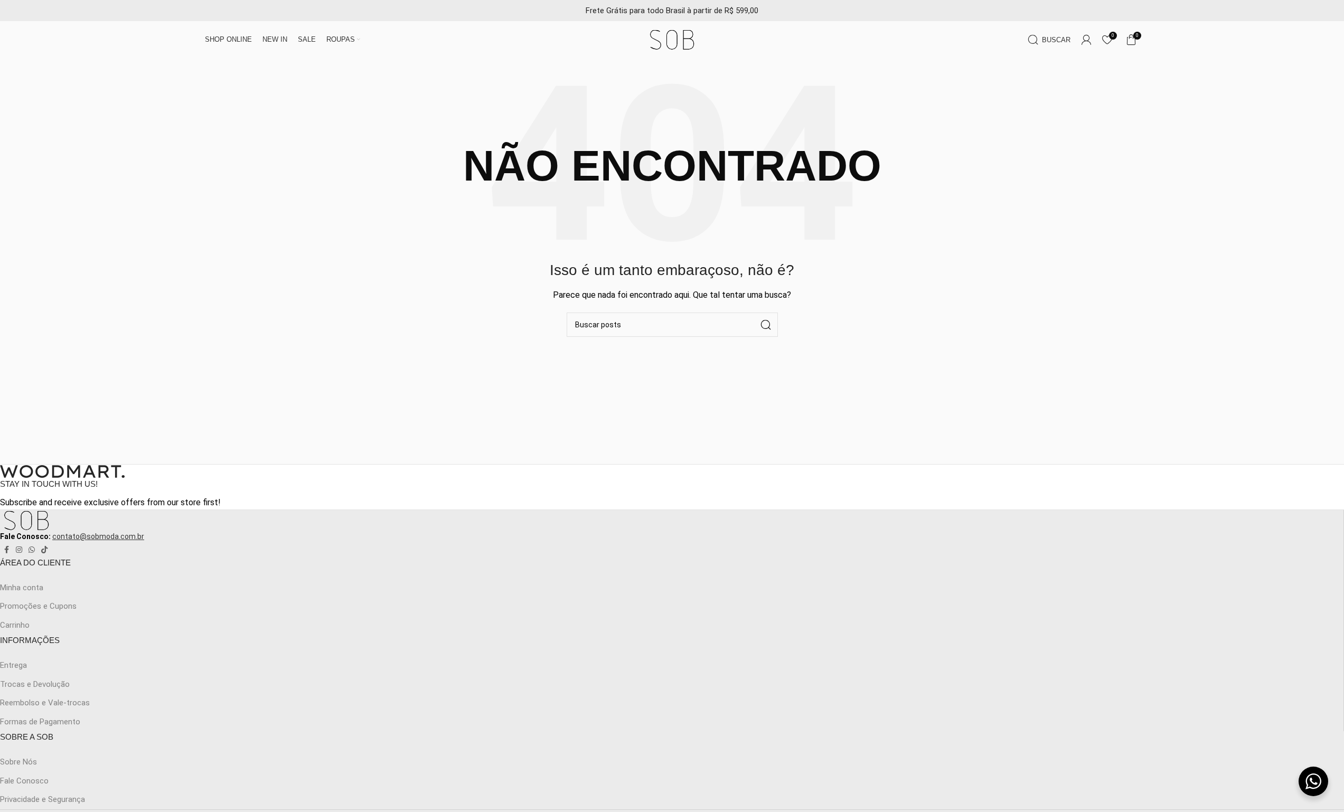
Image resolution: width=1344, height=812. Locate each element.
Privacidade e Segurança (42, 799)
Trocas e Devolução (35, 684)
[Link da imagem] (62, 471)
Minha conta (21, 587)
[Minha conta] (1086, 39)
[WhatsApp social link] (31, 550)
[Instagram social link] (19, 550)
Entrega (13, 665)
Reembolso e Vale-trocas (45, 702)
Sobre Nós (18, 762)
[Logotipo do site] (672, 39)
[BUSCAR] (766, 325)
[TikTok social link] (44, 550)
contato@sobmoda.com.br (98, 536)
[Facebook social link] (6, 550)
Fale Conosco (24, 781)
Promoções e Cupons (38, 606)
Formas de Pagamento (40, 721)
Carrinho (15, 625)
